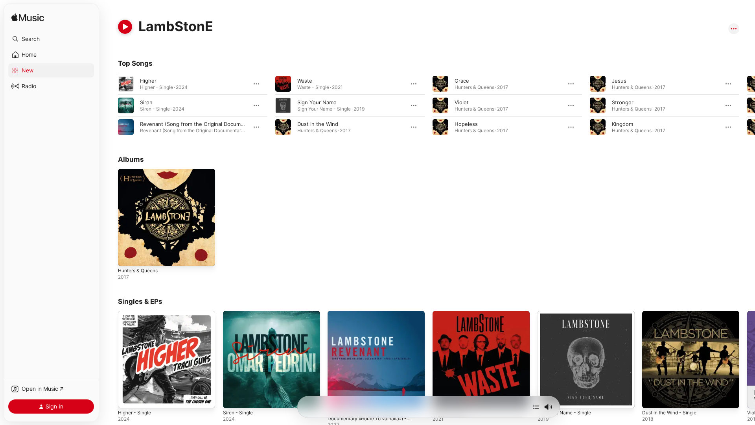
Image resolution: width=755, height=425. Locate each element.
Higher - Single (136, 314)
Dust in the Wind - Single (672, 314)
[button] (51, 39)
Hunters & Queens (141, 172)
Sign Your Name (317, 102)
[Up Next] (536, 406)
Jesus (619, 81)
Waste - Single (450, 314)
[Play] (125, 27)
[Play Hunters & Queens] (128, 256)
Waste (304, 81)
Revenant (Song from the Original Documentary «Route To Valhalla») (223, 124)
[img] (27, 17)
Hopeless (466, 124)
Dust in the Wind (317, 124)
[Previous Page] (110, 105)
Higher (148, 81)
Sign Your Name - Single (567, 314)
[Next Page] (747, 105)
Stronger (622, 102)
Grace (462, 81)
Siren (146, 102)
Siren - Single (239, 314)
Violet (462, 102)
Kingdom (622, 124)
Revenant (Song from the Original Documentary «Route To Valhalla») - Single (371, 320)
